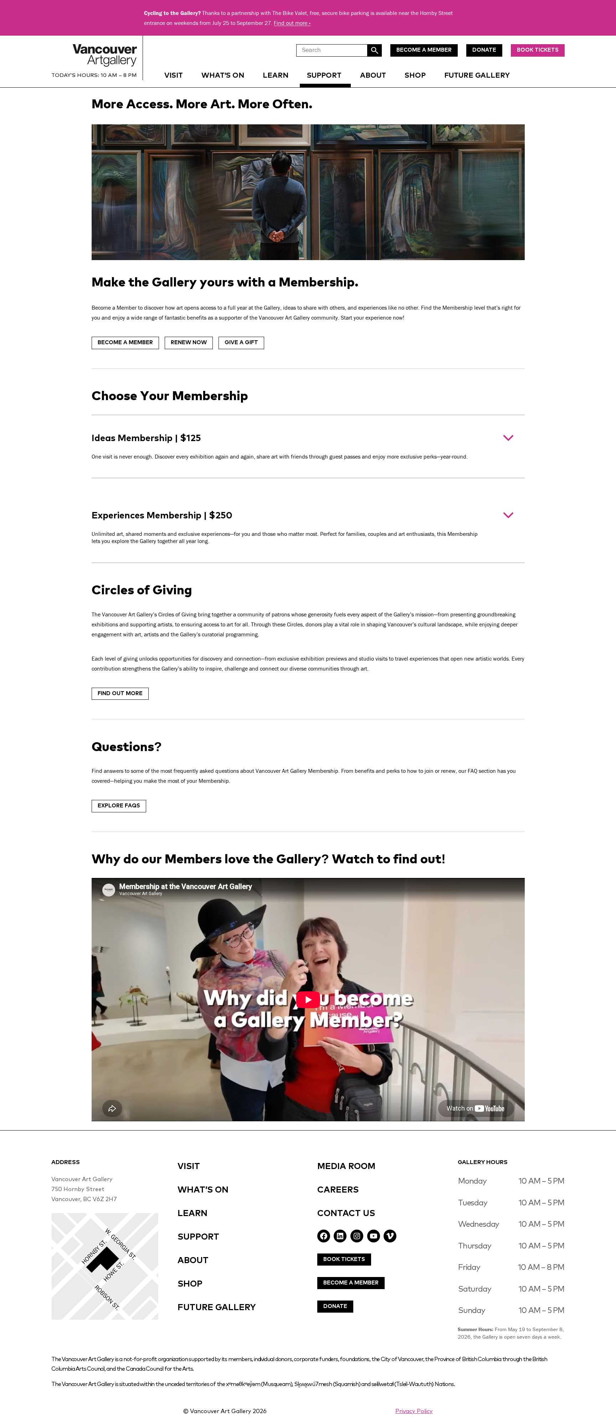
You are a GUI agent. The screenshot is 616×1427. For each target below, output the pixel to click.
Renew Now (189, 342)
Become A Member (351, 1283)
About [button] (373, 75)
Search (375, 50)
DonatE (484, 50)
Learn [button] (275, 75)
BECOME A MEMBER (125, 342)
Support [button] (324, 75)
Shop (415, 75)
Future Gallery (477, 75)
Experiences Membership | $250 (285, 527)
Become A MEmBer (424, 50)
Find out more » (292, 22)
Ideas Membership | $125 (280, 447)
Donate (335, 1306)
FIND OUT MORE (120, 693)
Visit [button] (173, 75)
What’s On (222, 75)
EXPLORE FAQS (119, 805)
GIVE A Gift (241, 342)
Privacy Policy (414, 1411)
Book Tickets (538, 50)
